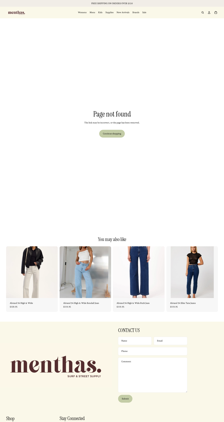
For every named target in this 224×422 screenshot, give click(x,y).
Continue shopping (112, 133)
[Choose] (53, 293)
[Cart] (215, 12)
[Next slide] (53, 272)
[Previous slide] (10, 272)
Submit (125, 398)
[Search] (202, 12)
